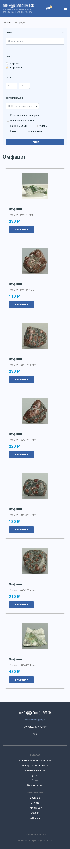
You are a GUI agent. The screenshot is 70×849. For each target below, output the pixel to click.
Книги (13, 131)
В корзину (21, 229)
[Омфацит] (35, 186)
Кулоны (43, 125)
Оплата (35, 802)
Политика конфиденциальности (35, 840)
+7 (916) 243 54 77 (35, 727)
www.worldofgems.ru (35, 719)
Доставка (35, 797)
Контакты (35, 817)
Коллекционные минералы (25, 115)
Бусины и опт (34, 131)
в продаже (16, 67)
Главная (7, 22)
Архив (35, 812)
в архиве (15, 63)
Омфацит (15, 209)
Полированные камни (22, 120)
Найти (35, 142)
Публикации (35, 807)
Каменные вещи (19, 125)
